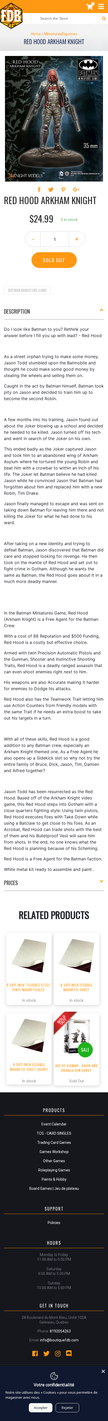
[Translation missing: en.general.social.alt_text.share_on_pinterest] (64, 190)
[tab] (54, 313)
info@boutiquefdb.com (59, 1340)
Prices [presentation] (11, 883)
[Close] (103, 1370)
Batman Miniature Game (27, 290)
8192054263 (60, 1331)
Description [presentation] (17, 311)
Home (36, 34)
